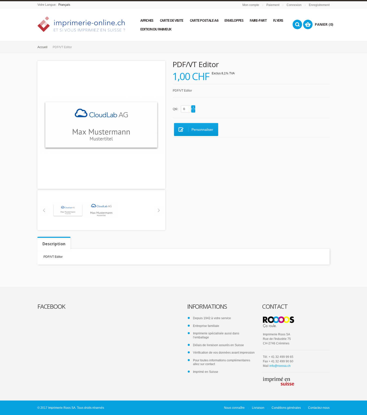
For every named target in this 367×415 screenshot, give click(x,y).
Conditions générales (286, 408)
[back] (101, 210)
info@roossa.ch (280, 366)
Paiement (272, 5)
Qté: (175, 109)
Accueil (42, 47)
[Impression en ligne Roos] (81, 24)
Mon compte (250, 5)
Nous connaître (234, 408)
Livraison (258, 408)
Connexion (294, 5)
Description (53, 244)
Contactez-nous (319, 408)
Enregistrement (319, 5)
